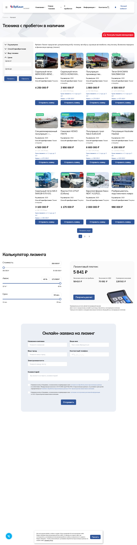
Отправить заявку (46, 102)
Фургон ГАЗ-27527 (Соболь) (70, 192)
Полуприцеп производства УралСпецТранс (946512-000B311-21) (96, 72)
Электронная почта (36, 360)
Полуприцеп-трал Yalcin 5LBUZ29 (95, 132)
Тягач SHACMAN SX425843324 (120, 72)
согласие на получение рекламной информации (85, 392)
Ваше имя (74, 341)
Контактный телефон (79, 351)
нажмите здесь (48, 540)
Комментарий (33, 372)
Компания (40, 7)
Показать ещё (84, 230)
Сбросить (25, 79)
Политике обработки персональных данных (67, 388)
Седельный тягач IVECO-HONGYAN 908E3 (69, 72)
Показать (10, 79)
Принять (95, 537)
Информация (89, 7)
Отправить (68, 402)
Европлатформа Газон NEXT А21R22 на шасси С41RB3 (97, 192)
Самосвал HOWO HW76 (69, 132)
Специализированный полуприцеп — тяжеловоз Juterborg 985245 (46, 132)
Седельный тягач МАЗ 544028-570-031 (46, 192)
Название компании (36, 341)
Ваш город (32, 351)
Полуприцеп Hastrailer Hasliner (122, 132)
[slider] (4, 268)
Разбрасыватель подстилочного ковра (122, 192)
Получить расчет (83, 297)
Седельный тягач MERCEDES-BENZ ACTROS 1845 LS (43, 72)
